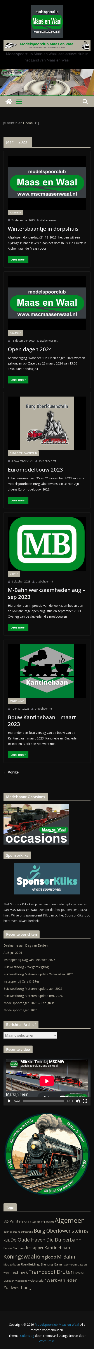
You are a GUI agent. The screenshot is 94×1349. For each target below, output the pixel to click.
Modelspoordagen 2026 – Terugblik (28, 1003)
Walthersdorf (37, 1281)
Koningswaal (19, 1256)
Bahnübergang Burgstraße (18, 1231)
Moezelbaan (11, 1264)
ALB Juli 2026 (12, 952)
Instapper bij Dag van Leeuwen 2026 (29, 960)
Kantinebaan (17, 700)
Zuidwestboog (17, 1287)
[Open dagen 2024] (47, 303)
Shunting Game (52, 1264)
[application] (47, 1081)
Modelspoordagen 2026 (20, 1010)
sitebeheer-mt (48, 220)
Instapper (35, 1247)
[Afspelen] (9, 1101)
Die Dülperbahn (64, 1240)
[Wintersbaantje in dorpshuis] (47, 183)
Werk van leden (62, 1280)
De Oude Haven (27, 1240)
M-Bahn (14, 573)
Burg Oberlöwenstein (23, 453)
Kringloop (46, 1257)
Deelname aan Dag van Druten (25, 945)
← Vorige (11, 772)
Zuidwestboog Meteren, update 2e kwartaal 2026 (38, 974)
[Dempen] (78, 1101)
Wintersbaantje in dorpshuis (43, 228)
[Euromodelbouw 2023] (47, 424)
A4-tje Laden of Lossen (39, 1222)
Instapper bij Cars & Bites (21, 981)
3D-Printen (13, 1221)
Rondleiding (30, 1264)
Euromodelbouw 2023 (35, 469)
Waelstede (21, 1280)
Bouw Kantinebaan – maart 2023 (42, 720)
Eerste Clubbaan (14, 1248)
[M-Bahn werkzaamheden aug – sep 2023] (47, 544)
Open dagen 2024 (30, 349)
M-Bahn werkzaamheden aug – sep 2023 (46, 593)
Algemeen (15, 212)
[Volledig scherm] (85, 1101)
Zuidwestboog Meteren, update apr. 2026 (32, 988)
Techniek (19, 1272)
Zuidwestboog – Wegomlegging (26, 967)
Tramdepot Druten (51, 1271)
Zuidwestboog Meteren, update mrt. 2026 (33, 996)
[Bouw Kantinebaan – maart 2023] (47, 671)
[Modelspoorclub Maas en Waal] (47, 71)
